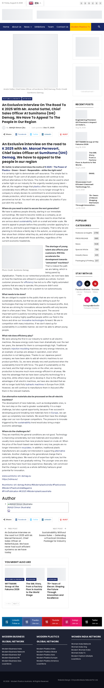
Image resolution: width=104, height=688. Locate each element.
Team (51, 26)
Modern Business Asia (11, 661)
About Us (16, 26)
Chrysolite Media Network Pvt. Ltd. (84, 680)
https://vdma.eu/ (10, 479)
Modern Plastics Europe (47, 657)
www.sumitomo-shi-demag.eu (16, 476)
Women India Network (81, 644)
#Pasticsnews (59, 484)
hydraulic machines (34, 384)
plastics (37, 186)
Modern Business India (12, 648)
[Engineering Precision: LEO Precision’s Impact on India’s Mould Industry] (81, 114)
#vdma (28, 484)
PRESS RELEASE (82, 238)
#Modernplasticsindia (42, 484)
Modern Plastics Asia (46, 654)
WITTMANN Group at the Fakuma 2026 (87, 143)
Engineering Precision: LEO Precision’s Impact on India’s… (86, 122)
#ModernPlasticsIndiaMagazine (17, 488)
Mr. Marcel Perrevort (40, 148)
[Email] (9, 510)
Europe (54, 412)
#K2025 (23, 491)
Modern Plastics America (48, 661)
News (27, 26)
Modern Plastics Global (47, 651)
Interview (27, 99)
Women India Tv (78, 653)
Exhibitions (40, 26)
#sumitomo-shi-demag (13, 484)
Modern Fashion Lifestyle (82, 656)
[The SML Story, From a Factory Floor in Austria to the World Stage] (35, 574)
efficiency (28, 282)
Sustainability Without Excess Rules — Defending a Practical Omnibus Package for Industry (52, 536)
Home (6, 26)
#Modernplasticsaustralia (39, 491)
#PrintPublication (10, 491)
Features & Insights (12, 99)
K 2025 (8, 148)
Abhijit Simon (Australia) (19, 507)
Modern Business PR (11, 657)
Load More (6, 664)
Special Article (82, 249)
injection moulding (20, 348)
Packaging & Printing (85, 260)
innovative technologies (33, 320)
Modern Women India (80, 650)
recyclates (26, 447)
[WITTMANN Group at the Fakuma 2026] (14, 574)
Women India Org (79, 647)
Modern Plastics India (46, 648)
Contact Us (62, 26)
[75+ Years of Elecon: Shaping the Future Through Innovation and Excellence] (56, 574)
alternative (60, 451)
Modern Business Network (13, 651)
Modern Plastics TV (80, 26)
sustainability (25, 221)
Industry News (82, 255)
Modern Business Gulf (11, 654)
